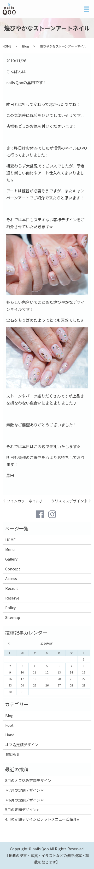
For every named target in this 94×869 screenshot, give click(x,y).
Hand (9, 734)
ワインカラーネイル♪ (25, 501)
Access (11, 578)
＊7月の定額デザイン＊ (24, 790)
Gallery (11, 559)
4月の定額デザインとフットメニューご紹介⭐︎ (42, 819)
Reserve (12, 598)
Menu (10, 549)
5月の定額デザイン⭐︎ (22, 809)
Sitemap (12, 617)
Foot (9, 725)
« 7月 (9, 643)
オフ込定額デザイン (21, 744)
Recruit (11, 588)
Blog (25, 46)
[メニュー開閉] (86, 9)
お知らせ (12, 754)
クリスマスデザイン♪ (69, 501)
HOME (7, 46)
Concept (12, 568)
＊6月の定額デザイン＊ (24, 800)
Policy (10, 607)
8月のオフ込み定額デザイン (28, 780)
